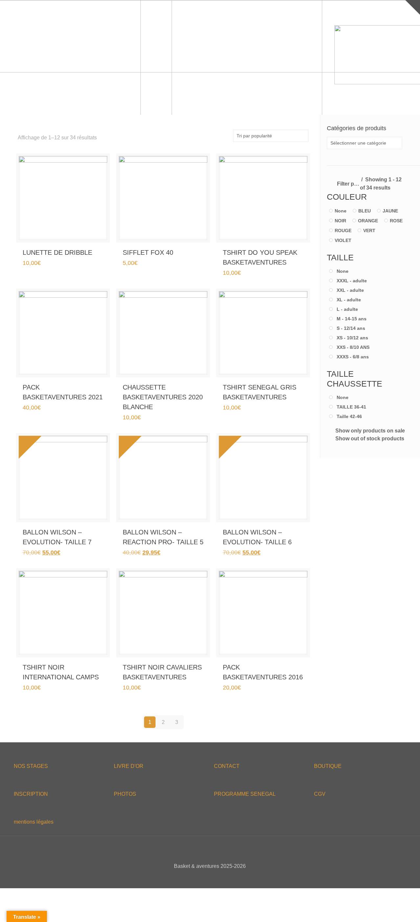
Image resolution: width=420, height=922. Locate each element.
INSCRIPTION (31, 794)
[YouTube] (214, 877)
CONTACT (227, 766)
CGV (320, 794)
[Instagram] (223, 877)
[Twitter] (205, 877)
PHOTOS (125, 794)
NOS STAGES (31, 766)
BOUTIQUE (328, 766)
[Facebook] (196, 877)
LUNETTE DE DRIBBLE (57, 252)
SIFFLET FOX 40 (148, 252)
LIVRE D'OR (128, 766)
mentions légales (33, 822)
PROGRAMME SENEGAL (245, 794)
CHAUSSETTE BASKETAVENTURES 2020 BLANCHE (163, 397)
